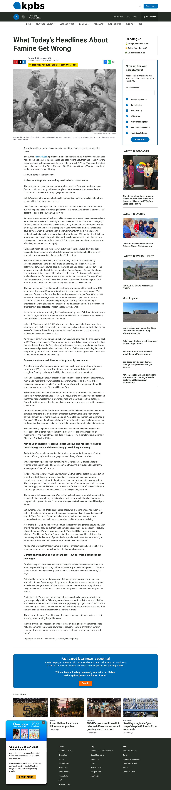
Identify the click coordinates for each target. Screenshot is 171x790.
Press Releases (64, 772)
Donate (85, 683)
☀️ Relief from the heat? (136, 48)
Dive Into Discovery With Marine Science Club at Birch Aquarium (138, 244)
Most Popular (130, 298)
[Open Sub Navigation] (33, 24)
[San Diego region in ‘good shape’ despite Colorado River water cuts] (140, 707)
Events (129, 24)
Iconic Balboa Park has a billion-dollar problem (64, 725)
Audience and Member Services (102, 751)
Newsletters (63, 755)
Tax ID (125, 768)
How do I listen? (96, 768)
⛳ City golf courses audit (137, 43)
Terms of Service (64, 784)
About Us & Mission (65, 751)
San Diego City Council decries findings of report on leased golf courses (138, 364)
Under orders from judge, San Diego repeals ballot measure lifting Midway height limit (139, 330)
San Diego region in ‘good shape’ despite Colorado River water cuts (140, 726)
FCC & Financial (64, 763)
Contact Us (95, 759)
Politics (52, 720)
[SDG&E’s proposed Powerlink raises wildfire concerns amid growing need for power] (104, 707)
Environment (91, 720)
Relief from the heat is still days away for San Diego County (140, 342)
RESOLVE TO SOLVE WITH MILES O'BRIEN (138, 286)
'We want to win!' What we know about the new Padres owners (137, 352)
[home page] (28, 6)
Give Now (150, 6)
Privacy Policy (64, 776)
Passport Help (96, 772)
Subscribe (140, 139)
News (28, 24)
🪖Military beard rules (135, 53)
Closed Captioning (97, 755)
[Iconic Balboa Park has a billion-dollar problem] (67, 707)
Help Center (95, 776)
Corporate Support (130, 751)
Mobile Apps (63, 768)
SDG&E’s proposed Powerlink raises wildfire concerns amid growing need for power (103, 726)
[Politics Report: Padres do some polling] (30, 707)
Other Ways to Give (130, 763)
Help (140, 24)
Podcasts (98, 24)
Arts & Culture (67, 24)
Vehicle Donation (129, 772)
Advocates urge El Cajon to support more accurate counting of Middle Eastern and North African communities (139, 379)
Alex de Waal (41, 156)
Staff (60, 780)
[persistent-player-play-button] (16, 17)
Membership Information (132, 759)
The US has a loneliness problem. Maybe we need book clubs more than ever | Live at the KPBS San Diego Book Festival (138, 200)
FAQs (93, 763)
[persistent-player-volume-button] (23, 17)
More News (19, 694)
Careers (61, 759)
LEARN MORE (26, 776)
